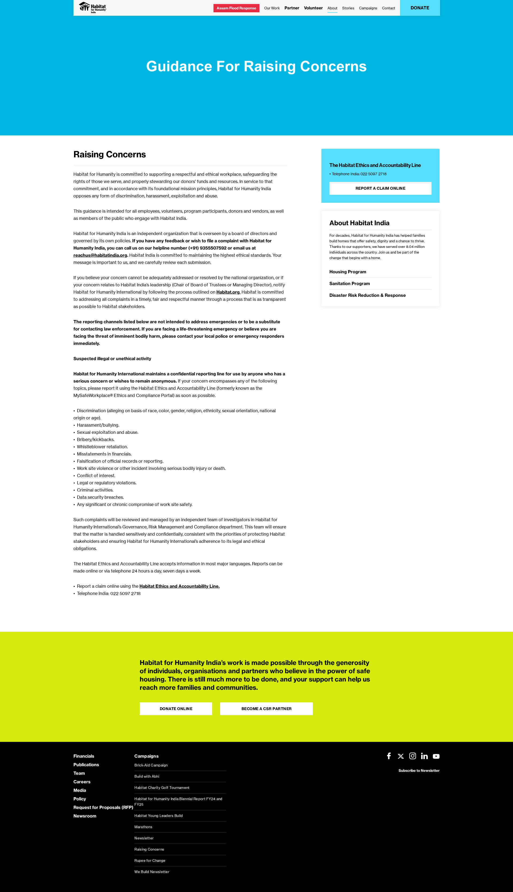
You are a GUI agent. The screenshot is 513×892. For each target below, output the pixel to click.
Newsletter (144, 838)
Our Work (272, 8)
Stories (348, 8)
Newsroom (84, 816)
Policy (79, 798)
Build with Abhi (146, 776)
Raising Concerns (149, 849)
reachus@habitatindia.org (100, 255)
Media (79, 790)
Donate (420, 7)
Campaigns (368, 8)
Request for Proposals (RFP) (103, 807)
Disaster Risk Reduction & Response (367, 295)
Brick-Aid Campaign (151, 765)
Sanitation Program (349, 283)
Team (79, 773)
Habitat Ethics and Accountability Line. (179, 586)
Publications (86, 764)
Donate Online (176, 708)
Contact (388, 8)
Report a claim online (381, 188)
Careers (82, 781)
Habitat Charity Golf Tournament (161, 787)
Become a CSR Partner (267, 708)
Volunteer (313, 7)
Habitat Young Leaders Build (158, 815)
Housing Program (347, 271)
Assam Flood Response (236, 8)
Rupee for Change (149, 860)
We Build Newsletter (151, 872)
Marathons (143, 827)
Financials (83, 756)
